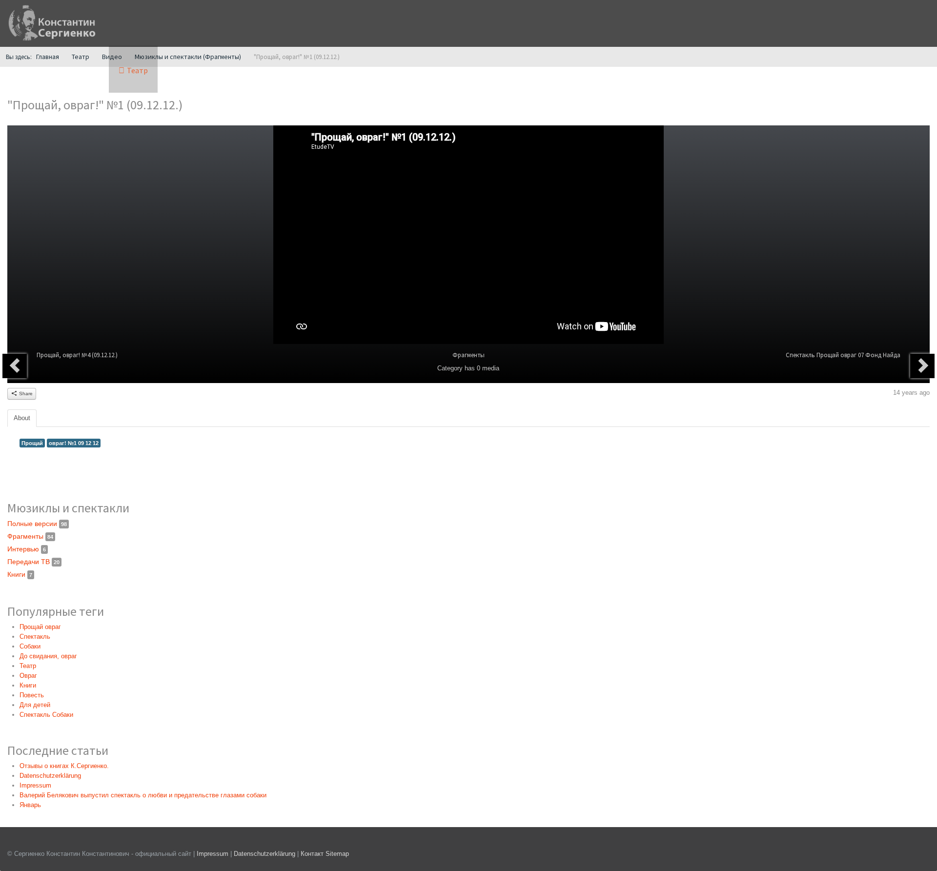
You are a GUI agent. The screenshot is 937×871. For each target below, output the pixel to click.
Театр (28, 665)
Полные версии (37, 523)
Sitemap (337, 853)
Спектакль (35, 636)
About (22, 418)
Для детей (35, 705)
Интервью (26, 549)
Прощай (32, 443)
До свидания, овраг (48, 656)
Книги (19, 574)
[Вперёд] (922, 366)
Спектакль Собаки (46, 714)
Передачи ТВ (33, 562)
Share (25, 393)
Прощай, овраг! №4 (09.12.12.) (77, 355)
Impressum (212, 853)
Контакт (312, 853)
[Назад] (14, 366)
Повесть (32, 695)
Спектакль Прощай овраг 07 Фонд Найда (843, 355)
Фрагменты (468, 355)
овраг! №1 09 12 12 (74, 443)
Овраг (28, 675)
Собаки (30, 646)
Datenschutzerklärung (265, 853)
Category (450, 368)
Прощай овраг (40, 626)
